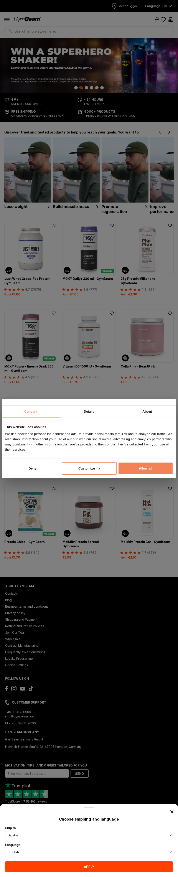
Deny (32, 468)
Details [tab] (89, 411)
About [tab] (147, 411)
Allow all (145, 468)
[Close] (172, 811)
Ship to (10, 828)
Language (13, 845)
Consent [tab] (30, 411)
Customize (86, 468)
